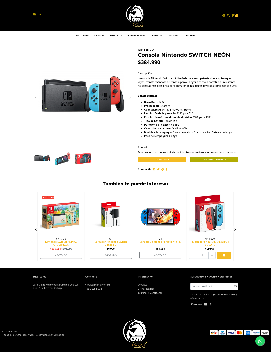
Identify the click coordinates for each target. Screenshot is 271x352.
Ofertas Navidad (146, 288)
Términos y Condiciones (150, 292)
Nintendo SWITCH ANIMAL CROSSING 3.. (61, 243)
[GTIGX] (136, 15)
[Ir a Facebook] (34, 14)
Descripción (145, 73)
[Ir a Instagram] (40, 14)
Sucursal (174, 35)
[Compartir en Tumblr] (166, 169)
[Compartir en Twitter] (158, 169)
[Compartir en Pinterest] (162, 169)
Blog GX (190, 35)
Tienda (114, 35)
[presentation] (36, 98)
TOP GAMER (82, 35)
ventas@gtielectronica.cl (97, 284)
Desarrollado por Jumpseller (50, 334)
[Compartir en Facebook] (154, 169)
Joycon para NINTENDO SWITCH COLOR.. (210, 243)
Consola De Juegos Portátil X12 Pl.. (160, 241)
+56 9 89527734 (93, 288)
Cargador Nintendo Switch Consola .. (111, 243)
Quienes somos (136, 35)
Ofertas (99, 35)
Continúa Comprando (214, 159)
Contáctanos (162, 159)
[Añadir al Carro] (224, 255)
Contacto (157, 35)
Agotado (143, 147)
